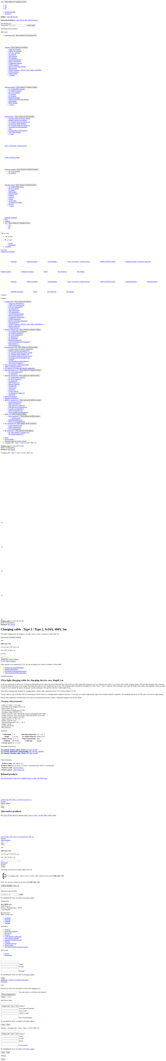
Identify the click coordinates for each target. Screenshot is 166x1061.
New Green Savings (14, 132)
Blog (6, 219)
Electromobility (9, 116)
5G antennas (12, 54)
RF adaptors (10, 430)
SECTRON (11, 449)
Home (6, 437)
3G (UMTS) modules (15, 91)
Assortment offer (10, 35)
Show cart (16, 885)
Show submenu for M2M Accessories (30, 400)
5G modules (12, 94)
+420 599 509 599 (12, 17)
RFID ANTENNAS (14, 61)
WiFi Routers (12, 192)
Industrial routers (10, 185)
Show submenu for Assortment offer (26, 35)
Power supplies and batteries (18, 412)
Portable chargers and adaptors (17, 120)
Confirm (9, 997)
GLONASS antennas (14, 60)
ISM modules (12, 101)
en (2, 2)
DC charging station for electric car (19, 125)
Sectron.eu (8, 13)
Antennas (7, 47)
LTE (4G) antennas (14, 53)
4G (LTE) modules (14, 92)
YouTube (7, 923)
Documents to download (15, 671)
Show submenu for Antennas (19, 47)
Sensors (10, 199)
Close (3, 866)
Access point (12, 200)
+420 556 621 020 (21, 20)
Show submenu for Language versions (15, 2)
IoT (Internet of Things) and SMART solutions (20, 368)
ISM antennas (12, 68)
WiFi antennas (12, 56)
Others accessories (15, 410)
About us (7, 929)
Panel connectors (14, 427)
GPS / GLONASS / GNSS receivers (16, 146)
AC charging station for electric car (19, 122)
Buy (3, 807)
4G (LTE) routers (13, 188)
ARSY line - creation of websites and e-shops (14, 980)
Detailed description (14, 668)
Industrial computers (11, 217)
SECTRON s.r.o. (6, 23)
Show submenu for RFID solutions (30, 416)
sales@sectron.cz (33, 20)
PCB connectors (14, 429)
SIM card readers (14, 404)
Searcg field (4, 25)
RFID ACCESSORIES (16, 421)
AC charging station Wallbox (17, 123)
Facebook (12, 637)
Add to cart (5, 659)
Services (11, 204)
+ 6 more (11, 206)
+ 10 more (11, 75)
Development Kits (15, 402)
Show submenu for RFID (19, 414)
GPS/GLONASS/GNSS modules (18, 99)
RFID (8, 414)
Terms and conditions (11, 931)
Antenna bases (12, 73)
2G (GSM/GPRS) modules (16, 89)
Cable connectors (15, 425)
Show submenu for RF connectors (26, 423)
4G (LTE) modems (14, 171)
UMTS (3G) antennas (15, 51)
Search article (31, 25)
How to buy (8, 933)
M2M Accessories (12, 400)
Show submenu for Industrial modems (27, 169)
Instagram (8, 919)
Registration (12, 245)
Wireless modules (10, 87)
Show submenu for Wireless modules (26, 87)
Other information (15, 673)
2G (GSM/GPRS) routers (16, 187)
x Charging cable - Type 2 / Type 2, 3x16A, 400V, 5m (30, 876)
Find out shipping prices (8, 994)
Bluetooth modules (14, 98)
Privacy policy (9, 945)
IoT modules (12, 96)
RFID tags (16, 418)
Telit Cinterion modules (12, 938)
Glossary (7, 935)
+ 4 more (11, 105)
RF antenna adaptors (15, 434)
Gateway (11, 197)
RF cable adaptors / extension (18, 432)
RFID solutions (14, 416)
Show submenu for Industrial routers (26, 185)
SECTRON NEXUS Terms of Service (16, 947)
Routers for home (11, 396)
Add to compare (14, 659)
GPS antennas (12, 58)
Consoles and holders (16, 409)
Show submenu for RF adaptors (24, 430)
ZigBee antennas (13, 72)
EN (6, 7)
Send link (18, 637)
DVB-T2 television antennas (17, 66)
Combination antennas (15, 63)
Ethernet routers (13, 194)
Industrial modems (10, 169)
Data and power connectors (17, 407)
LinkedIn (7, 921)
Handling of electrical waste (13, 940)
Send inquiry (5, 637)
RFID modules (12, 103)
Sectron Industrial (10, 12)
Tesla (10, 129)
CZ (6, 5)
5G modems (12, 173)
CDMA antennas (13, 65)
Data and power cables (16, 405)
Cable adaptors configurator (13, 936)
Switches (11, 195)
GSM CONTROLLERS (12, 157)
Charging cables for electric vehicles (19, 118)
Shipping (7, 942)
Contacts (7, 221)
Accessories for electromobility (17, 127)
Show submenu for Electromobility (24, 116)
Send (21, 894)
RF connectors (10, 423)
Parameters (11, 669)
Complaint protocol (10, 943)
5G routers (11, 190)
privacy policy (30, 898)
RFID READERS (15, 420)
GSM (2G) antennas (14, 49)
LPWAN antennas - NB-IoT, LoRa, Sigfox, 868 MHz (24, 70)
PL (5, 8)
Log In (10, 243)
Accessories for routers (15, 202)
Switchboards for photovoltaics (17, 130)
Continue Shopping (7, 885)
